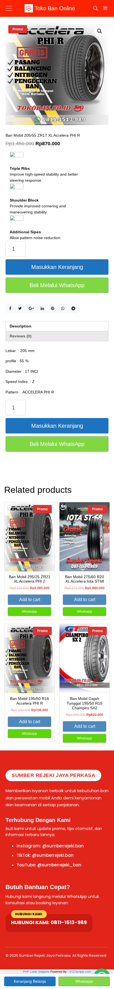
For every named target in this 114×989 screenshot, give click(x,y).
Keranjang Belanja (30, 981)
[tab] (57, 326)
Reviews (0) (21, 336)
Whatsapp (29, 612)
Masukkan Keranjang (57, 267)
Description (21, 326)
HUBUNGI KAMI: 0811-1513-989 (49, 922)
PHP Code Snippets (36, 971)
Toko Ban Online (54, 8)
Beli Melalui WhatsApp (57, 285)
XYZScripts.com (80, 971)
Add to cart (29, 599)
